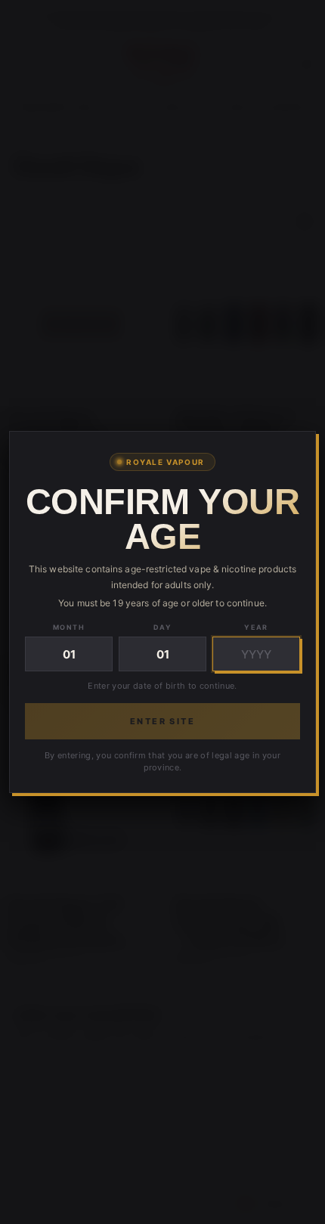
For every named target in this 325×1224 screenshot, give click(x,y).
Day (162, 627)
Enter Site (162, 721)
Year (256, 627)
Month (69, 627)
